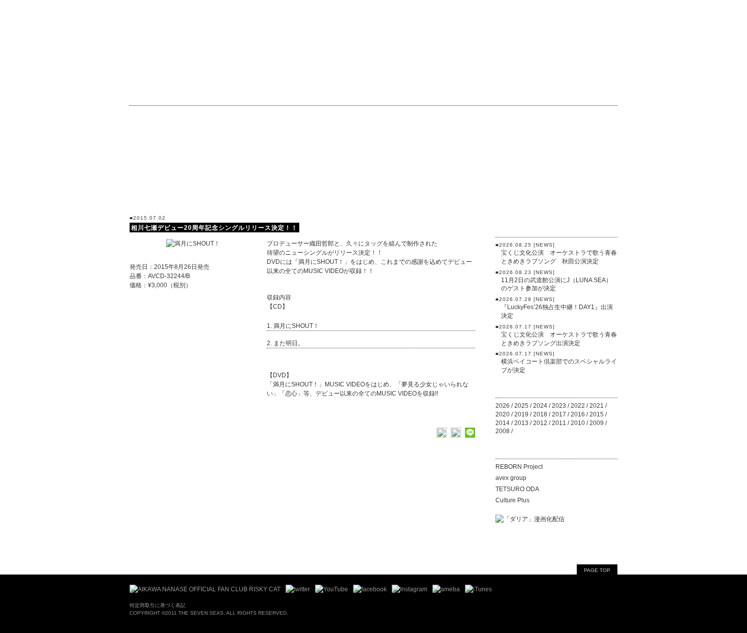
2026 (502, 405)
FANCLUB (155, 115)
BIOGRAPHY (261, 92)
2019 (521, 414)
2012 (540, 423)
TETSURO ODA (517, 489)
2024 (540, 405)
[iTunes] (478, 589)
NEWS (556, 161)
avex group (510, 477)
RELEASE (556, 196)
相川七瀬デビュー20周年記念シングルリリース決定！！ (214, 227)
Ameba (403, 115)
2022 (578, 405)
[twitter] (298, 589)
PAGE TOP (597, 570)
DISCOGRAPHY (334, 92)
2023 (559, 405)
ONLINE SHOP (460, 92)
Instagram (350, 115)
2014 (502, 423)
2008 (502, 431)
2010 (578, 423)
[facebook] (370, 589)
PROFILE (399, 92)
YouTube (238, 115)
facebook (293, 115)
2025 (521, 405)
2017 (559, 414)
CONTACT (592, 92)
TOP (140, 92)
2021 (596, 405)
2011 (559, 423)
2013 (521, 423)
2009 (596, 423)
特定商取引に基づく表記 (157, 605)
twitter (198, 115)
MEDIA (556, 178)
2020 (502, 414)
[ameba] (446, 589)
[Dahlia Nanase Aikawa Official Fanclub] (205, 589)
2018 (540, 414)
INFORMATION (190, 92)
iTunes (450, 115)
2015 (596, 414)
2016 (578, 414)
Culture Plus (512, 500)
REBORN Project (519, 466)
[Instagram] (409, 589)
